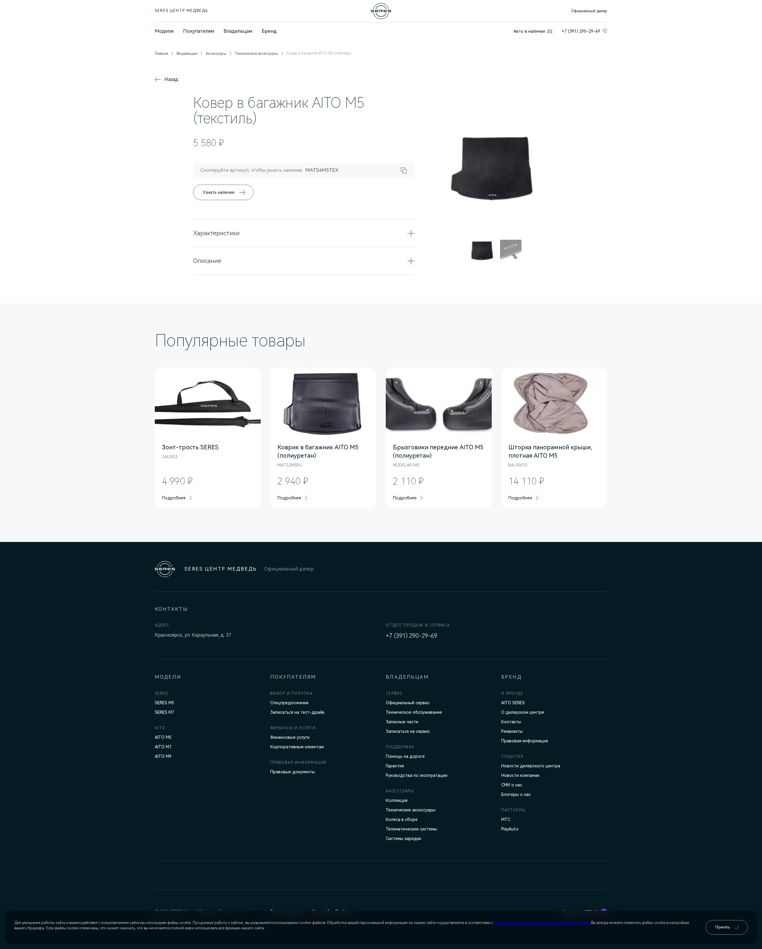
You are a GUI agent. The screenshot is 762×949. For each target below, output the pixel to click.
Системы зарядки (403, 838)
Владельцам (238, 31)
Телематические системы (411, 829)
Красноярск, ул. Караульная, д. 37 (193, 635)
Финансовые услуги (290, 737)
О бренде (512, 693)
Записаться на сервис (408, 731)
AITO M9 (163, 756)
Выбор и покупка (291, 693)
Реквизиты (512, 731)
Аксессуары (400, 791)
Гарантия (395, 765)
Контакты (511, 721)
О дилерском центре (522, 712)
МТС (505, 819)
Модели (164, 31)
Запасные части (402, 721)
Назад (171, 79)
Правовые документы (292, 771)
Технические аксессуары (410, 810)
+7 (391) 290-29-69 (411, 635)
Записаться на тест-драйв (297, 712)
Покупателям (198, 31)
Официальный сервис (408, 702)
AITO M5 (163, 737)
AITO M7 (163, 746)
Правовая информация (298, 763)
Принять (722, 927)
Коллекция (396, 800)
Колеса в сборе (402, 819)
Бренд (269, 31)
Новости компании (520, 775)
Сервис (394, 693)
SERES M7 (164, 712)
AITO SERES (513, 702)
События (512, 757)
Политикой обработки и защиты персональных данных (541, 923)
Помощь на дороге (405, 756)
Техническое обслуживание (414, 712)
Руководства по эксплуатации (416, 775)
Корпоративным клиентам (297, 746)
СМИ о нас (511, 785)
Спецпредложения (289, 702)
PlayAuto (510, 829)
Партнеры (513, 810)
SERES (161, 693)
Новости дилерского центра (530, 765)
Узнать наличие (219, 192)
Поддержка (400, 747)
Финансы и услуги (293, 728)
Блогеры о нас (516, 794)
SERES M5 (164, 702)
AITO (160, 728)
